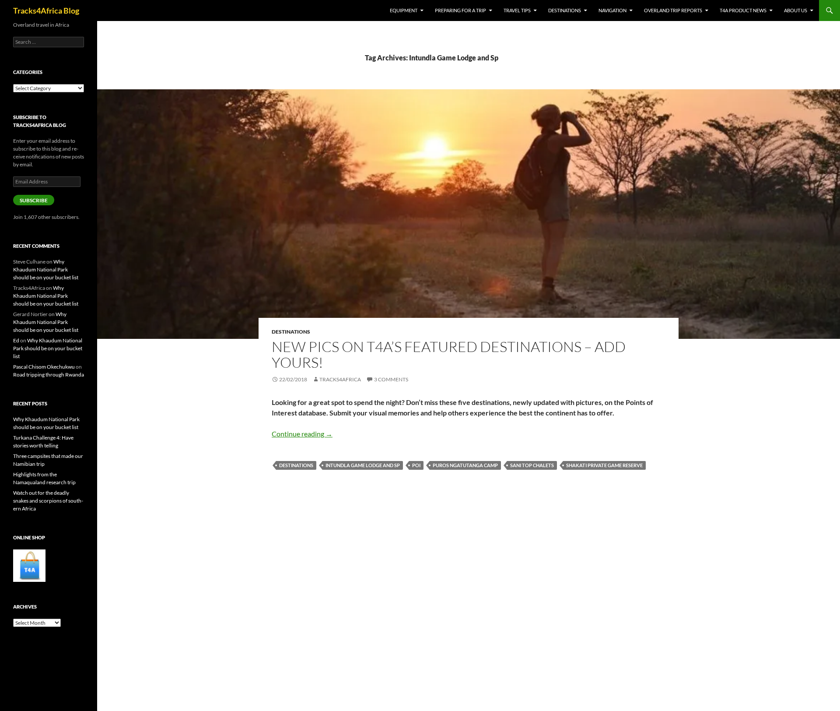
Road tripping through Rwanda (48, 374)
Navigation (612, 10)
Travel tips (517, 10)
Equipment (403, 10)
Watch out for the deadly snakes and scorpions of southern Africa (48, 500)
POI (416, 465)
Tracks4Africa (340, 379)
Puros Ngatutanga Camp (465, 465)
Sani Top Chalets (532, 465)
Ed (16, 340)
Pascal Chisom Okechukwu (44, 366)
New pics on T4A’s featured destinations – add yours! (449, 354)
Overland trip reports (673, 10)
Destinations (564, 10)
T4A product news (743, 10)
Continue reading (302, 433)
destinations (296, 465)
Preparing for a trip (460, 10)
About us (795, 10)
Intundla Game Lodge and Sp (363, 465)
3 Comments (391, 379)
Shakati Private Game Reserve (604, 465)
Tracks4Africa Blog (46, 10)
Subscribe (34, 200)
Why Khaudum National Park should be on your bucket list (45, 269)
